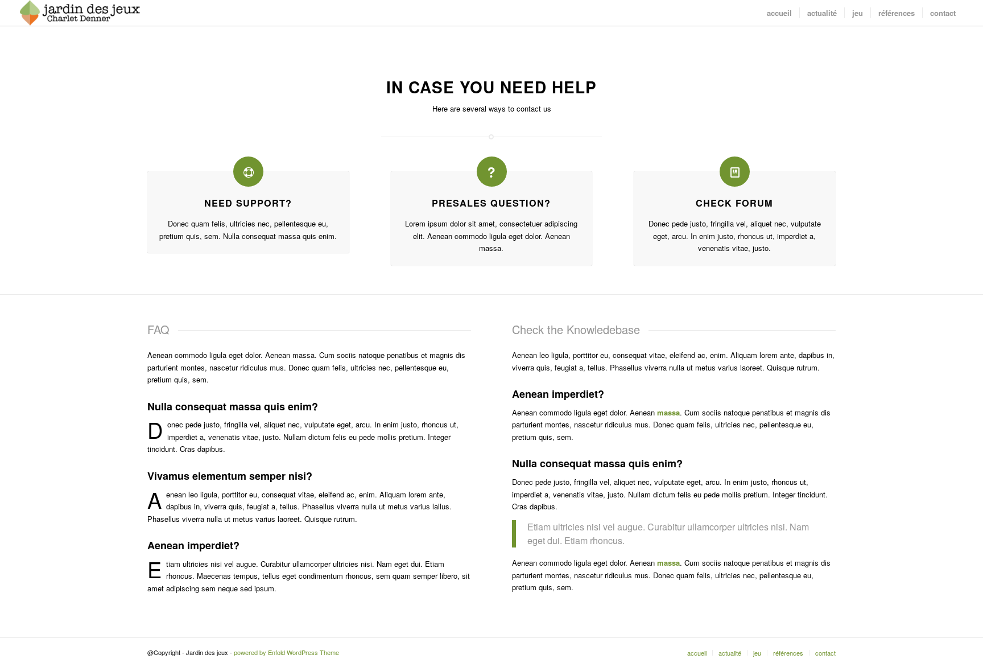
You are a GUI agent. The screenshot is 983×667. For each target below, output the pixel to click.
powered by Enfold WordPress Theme (286, 652)
